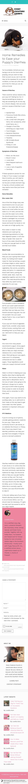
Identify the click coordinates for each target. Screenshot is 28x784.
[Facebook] (12, 2)
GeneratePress (14, 776)
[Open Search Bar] (25, 21)
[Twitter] (15, 2)
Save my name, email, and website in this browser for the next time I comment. (14, 618)
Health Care (6, 563)
